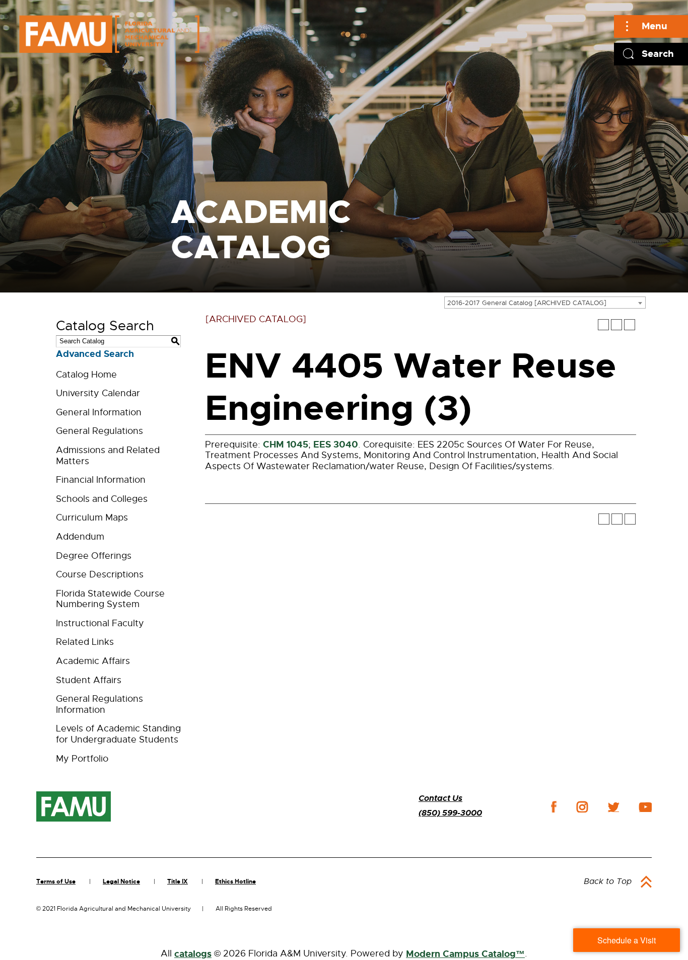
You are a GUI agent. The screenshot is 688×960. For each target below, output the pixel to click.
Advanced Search (95, 354)
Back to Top (608, 881)
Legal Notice (121, 881)
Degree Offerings (93, 555)
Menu (654, 26)
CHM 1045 (285, 444)
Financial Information (101, 479)
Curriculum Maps (92, 517)
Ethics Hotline (235, 881)
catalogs (193, 954)
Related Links (85, 641)
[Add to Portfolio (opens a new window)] (603, 324)
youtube (645, 806)
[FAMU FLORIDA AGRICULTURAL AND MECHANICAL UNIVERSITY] (109, 34)
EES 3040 (335, 444)
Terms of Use (56, 881)
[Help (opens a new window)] (629, 324)
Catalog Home (86, 374)
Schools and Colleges (102, 498)
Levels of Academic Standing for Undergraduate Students (118, 734)
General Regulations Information (99, 704)
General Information (99, 412)
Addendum (80, 536)
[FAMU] (73, 806)
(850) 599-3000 (450, 813)
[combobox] (545, 303)
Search (658, 53)
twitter (613, 806)
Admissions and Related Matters (108, 456)
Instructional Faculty (100, 623)
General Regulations (99, 430)
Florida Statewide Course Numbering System (110, 599)
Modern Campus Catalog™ (465, 954)
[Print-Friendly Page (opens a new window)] (616, 324)
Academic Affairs (93, 661)
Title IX (177, 881)
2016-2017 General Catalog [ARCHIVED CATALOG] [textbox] (526, 303)
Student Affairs (88, 680)
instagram (582, 807)
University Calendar (98, 393)
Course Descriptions (100, 574)
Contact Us (440, 798)
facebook (554, 807)
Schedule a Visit (626, 940)
